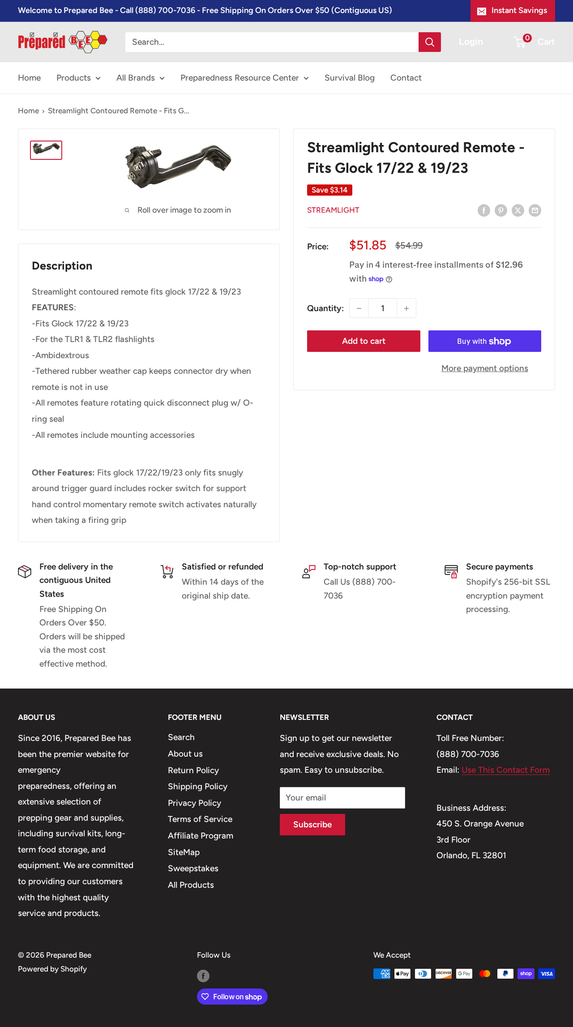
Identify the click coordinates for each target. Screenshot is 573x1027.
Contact (406, 78)
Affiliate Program (200, 835)
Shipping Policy (197, 786)
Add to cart (363, 341)
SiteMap (184, 852)
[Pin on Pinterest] (501, 210)
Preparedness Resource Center (239, 78)
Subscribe (312, 824)
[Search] (430, 42)
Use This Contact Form (506, 770)
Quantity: (325, 308)
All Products (191, 885)
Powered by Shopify (52, 968)
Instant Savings (519, 10)
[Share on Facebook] (484, 210)
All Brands (135, 78)
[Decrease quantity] (359, 308)
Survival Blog (350, 78)
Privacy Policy (194, 803)
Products (73, 78)
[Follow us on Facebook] (203, 975)
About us (185, 754)
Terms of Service (200, 819)
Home (29, 78)
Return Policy (193, 770)
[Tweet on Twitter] (518, 210)
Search (181, 737)
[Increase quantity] (406, 308)
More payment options (484, 369)
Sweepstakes (193, 868)
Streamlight (333, 209)
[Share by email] (535, 210)
